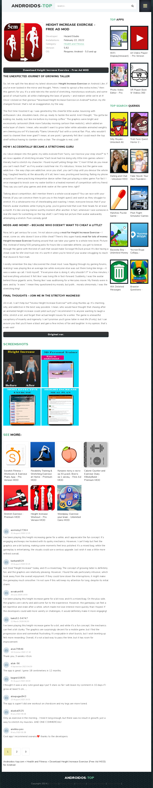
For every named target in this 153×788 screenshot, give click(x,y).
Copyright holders (96, 783)
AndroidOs (32, 6)
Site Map (53, 783)
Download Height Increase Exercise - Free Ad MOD (56, 70)
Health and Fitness (74, 44)
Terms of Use (114, 783)
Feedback (80, 783)
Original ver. (56, 334)
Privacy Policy (67, 783)
